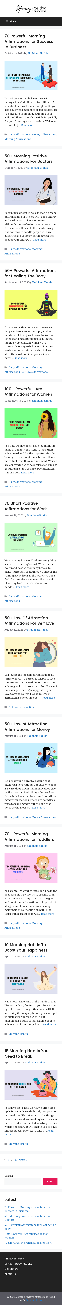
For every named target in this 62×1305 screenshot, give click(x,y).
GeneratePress (33, 1300)
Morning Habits (18, 1034)
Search (9, 1175)
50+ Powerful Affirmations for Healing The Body (30, 273)
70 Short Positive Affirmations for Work (26, 506)
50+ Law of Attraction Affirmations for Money (27, 726)
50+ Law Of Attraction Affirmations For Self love (29, 620)
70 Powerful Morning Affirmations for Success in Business (29, 41)
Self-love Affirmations (34, 372)
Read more (27, 125)
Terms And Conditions (18, 1263)
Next (23, 1160)
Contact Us (11, 1268)
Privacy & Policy (14, 1258)
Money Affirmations (44, 134)
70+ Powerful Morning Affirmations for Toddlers (29, 836)
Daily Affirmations (20, 134)
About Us (10, 1273)
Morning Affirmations (18, 139)
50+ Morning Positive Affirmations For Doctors (29, 158)
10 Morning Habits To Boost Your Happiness (26, 947)
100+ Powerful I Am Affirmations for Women (28, 391)
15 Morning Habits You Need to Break (26, 1053)
